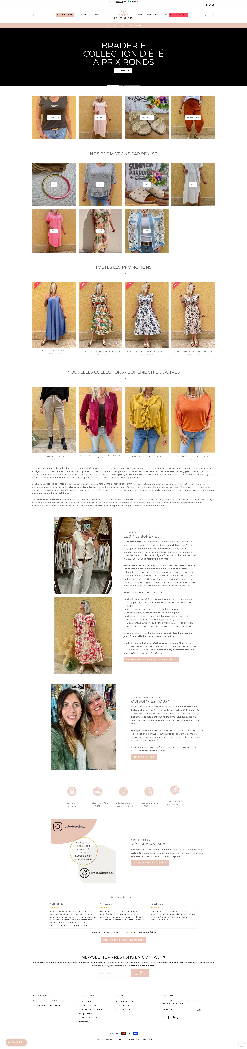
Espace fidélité (122, 1005)
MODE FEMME (101, 15)
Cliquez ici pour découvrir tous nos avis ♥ (123, 939)
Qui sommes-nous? (87, 1005)
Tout (123, 273)
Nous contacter (85, 1001)
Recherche (83, 1022)
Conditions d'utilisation (89, 1017)
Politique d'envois (86, 1013)
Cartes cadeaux (123, 1009)
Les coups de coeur (124, 1001)
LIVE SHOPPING (178, 15)
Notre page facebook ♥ (150, 863)
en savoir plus (144, 757)
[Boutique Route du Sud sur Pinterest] (173, 1017)
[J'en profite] (199, 1009)
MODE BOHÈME (65, 15)
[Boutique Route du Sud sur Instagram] (163, 1017)
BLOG (164, 15)
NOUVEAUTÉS (83, 15)
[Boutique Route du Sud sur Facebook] (168, 1017)
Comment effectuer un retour (92, 1009)
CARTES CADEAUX (147, 15)
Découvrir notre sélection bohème (151, 659)
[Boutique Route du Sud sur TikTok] (178, 1017)
